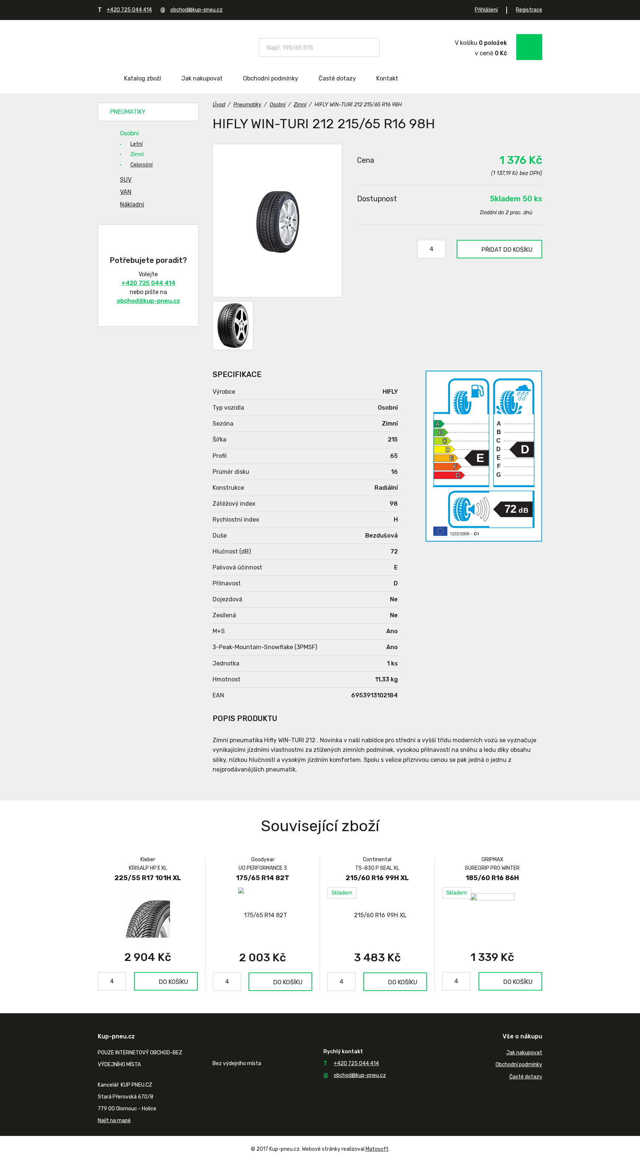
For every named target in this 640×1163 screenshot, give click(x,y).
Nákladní (132, 204)
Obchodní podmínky (270, 78)
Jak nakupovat (202, 78)
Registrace (529, 10)
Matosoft (377, 1149)
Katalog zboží (142, 78)
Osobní (129, 133)
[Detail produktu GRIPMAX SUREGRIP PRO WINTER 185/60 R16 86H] (492, 915)
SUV (125, 179)
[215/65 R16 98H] (277, 220)
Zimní (137, 154)
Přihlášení (486, 10)
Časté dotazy (337, 78)
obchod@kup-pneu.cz (196, 10)
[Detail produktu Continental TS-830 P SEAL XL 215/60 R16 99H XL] (377, 915)
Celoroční (141, 165)
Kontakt (387, 78)
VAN (125, 191)
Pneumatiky (128, 111)
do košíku (507, 249)
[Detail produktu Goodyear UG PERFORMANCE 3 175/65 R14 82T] (262, 915)
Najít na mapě (114, 1120)
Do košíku (173, 981)
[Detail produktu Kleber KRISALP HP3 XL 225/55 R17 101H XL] (148, 915)
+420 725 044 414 (129, 10)
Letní (136, 144)
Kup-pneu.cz (150, 46)
